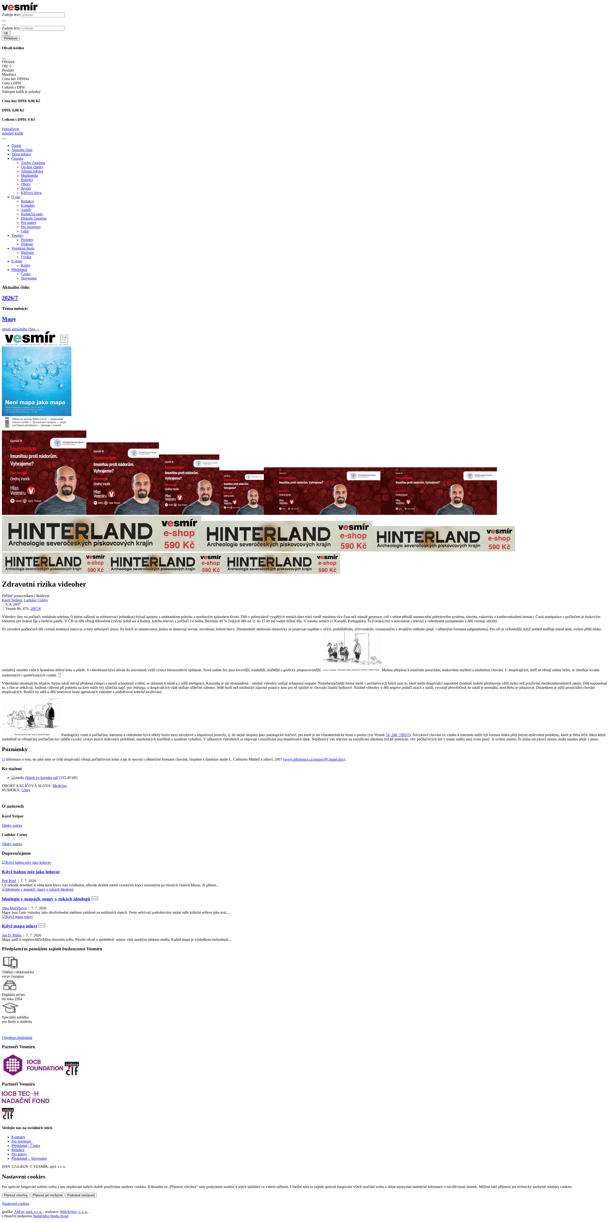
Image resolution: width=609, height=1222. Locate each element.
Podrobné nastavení (81, 1195)
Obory (26, 184)
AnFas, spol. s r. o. (28, 1212)
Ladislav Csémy (36, 600)
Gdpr (25, 231)
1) (3, 759)
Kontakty (28, 205)
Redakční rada (32, 214)
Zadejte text (11, 15)
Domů (16, 146)
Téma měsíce (21, 154)
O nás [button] (15, 197)
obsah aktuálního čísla (21, 329)
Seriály (26, 188)
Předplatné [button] (19, 270)
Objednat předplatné (17, 1038)
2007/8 (35, 609)
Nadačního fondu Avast (50, 1216)
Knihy (25, 265)
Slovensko (29, 278)
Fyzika (26, 257)
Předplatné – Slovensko (29, 1158)
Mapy (9, 319)
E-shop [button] (16, 261)
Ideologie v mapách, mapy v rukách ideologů (46, 898)
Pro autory (29, 223)
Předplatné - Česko (25, 1146)
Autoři (26, 210)
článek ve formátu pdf (41, 778)
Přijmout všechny (16, 1195)
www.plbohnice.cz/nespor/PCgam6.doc (314, 759)
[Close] (4, 58)
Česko (25, 274)
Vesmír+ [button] (17, 235)
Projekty (27, 240)
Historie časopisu (34, 218)
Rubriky (27, 180)
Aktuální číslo (21, 150)
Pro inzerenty (31, 227)
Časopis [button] (17, 158)
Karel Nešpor (12, 600)
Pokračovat (10, 129)
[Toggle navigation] (4, 139)
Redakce (27, 201)
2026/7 (10, 298)
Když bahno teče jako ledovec (31, 871)
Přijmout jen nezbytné (48, 1195)
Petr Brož (9, 881)
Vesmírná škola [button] (22, 248)
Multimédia (29, 176)
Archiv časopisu (33, 163)
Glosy (25, 790)
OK (6, 33)
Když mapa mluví (19, 925)
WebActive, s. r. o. (74, 1212)
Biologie (27, 253)
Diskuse (27, 244)
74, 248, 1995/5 (397, 735)
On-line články (32, 167)
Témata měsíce (32, 171)
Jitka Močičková (14, 908)
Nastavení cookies (15, 1204)
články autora (12, 825)
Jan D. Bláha (11, 935)
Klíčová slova (31, 193)
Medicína (60, 786)
